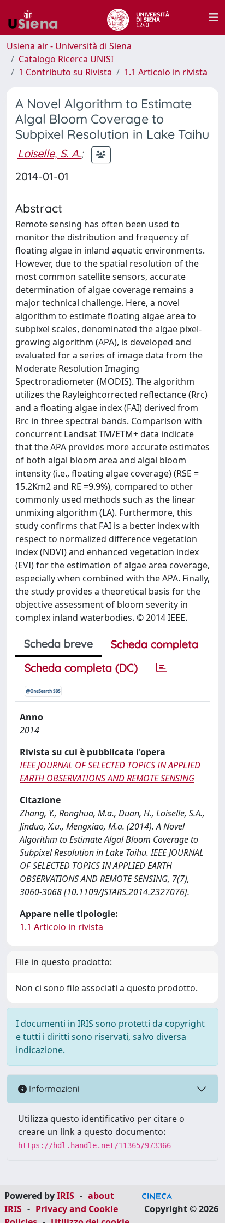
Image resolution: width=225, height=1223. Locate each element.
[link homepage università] (137, 17)
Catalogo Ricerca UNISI (66, 59)
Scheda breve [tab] (58, 643)
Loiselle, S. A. (49, 153)
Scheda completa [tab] (154, 644)
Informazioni (53, 1088)
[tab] (161, 667)
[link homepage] (37, 17)
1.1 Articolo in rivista (166, 72)
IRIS (65, 1196)
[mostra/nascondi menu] (213, 17)
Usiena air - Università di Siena (69, 46)
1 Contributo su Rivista (65, 72)
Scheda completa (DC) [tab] (81, 667)
